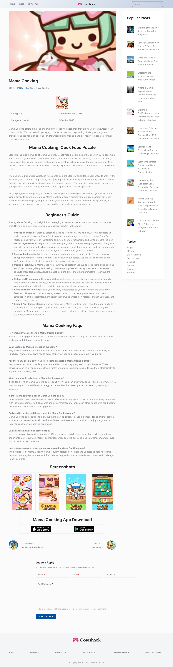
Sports (130, 265)
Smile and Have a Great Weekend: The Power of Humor (148, 61)
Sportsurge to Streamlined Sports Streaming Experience (148, 150)
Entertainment (134, 254)
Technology (133, 258)
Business (131, 272)
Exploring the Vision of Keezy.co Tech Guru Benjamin (148, 31)
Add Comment (45, 584)
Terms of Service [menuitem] (121, 652)
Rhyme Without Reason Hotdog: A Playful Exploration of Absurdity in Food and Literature (148, 205)
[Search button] (161, 4)
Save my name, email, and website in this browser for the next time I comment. (72, 609)
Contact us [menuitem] (33, 4)
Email (76, 574)
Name (41, 574)
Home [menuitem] (12, 4)
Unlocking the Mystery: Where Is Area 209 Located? (147, 76)
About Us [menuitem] (34, 652)
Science (131, 261)
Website (111, 574)
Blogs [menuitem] (21, 4)
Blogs (130, 247)
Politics (130, 269)
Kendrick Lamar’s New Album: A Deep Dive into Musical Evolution (148, 46)
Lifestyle (131, 251)
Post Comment (46, 616)
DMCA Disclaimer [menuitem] (153, 652)
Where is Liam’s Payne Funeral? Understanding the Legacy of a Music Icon (147, 95)
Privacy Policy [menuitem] (90, 652)
